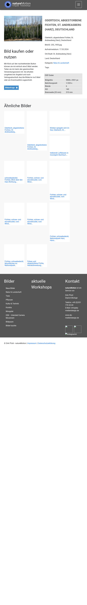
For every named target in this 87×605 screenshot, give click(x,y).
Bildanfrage (10, 88)
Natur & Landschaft (61, 63)
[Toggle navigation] (78, 4)
